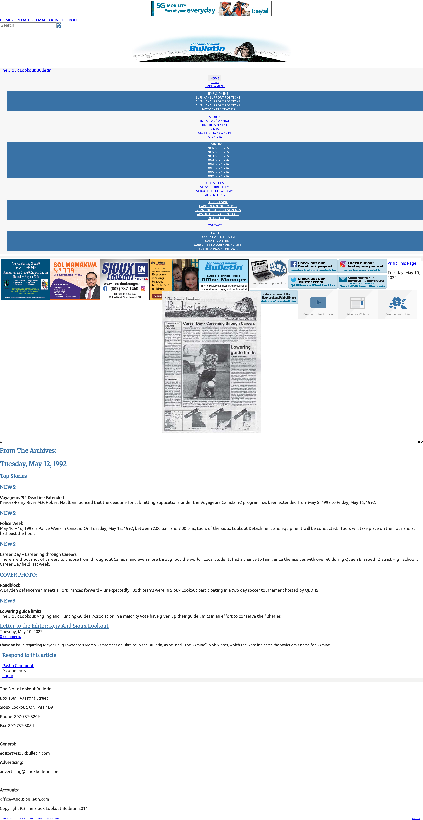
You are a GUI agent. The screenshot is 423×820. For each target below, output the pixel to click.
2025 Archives (218, 151)
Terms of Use (7, 818)
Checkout (69, 20)
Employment (215, 86)
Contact (21, 20)
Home (5, 20)
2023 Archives (218, 159)
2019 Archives (218, 175)
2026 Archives (218, 147)
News (215, 82)
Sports (215, 116)
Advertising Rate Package (218, 214)
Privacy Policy (21, 818)
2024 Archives (218, 155)
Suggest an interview (218, 236)
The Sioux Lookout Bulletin (26, 70)
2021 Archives (218, 167)
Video (214, 128)
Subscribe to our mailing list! (218, 244)
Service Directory (215, 187)
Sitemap (38, 20)
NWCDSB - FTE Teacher (218, 109)
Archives (215, 136)
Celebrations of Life (214, 132)
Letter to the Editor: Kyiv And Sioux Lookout (54, 626)
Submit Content (218, 240)
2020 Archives (218, 171)
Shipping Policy (36, 818)
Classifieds (215, 183)
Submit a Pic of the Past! (218, 248)
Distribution (218, 218)
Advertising (215, 195)
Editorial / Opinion (214, 120)
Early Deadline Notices (218, 206)
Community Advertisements (218, 210)
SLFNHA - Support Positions (218, 97)
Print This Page (401, 263)
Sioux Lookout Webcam (214, 191)
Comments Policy (52, 818)
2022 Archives (218, 163)
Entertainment (215, 124)
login (52, 20)
